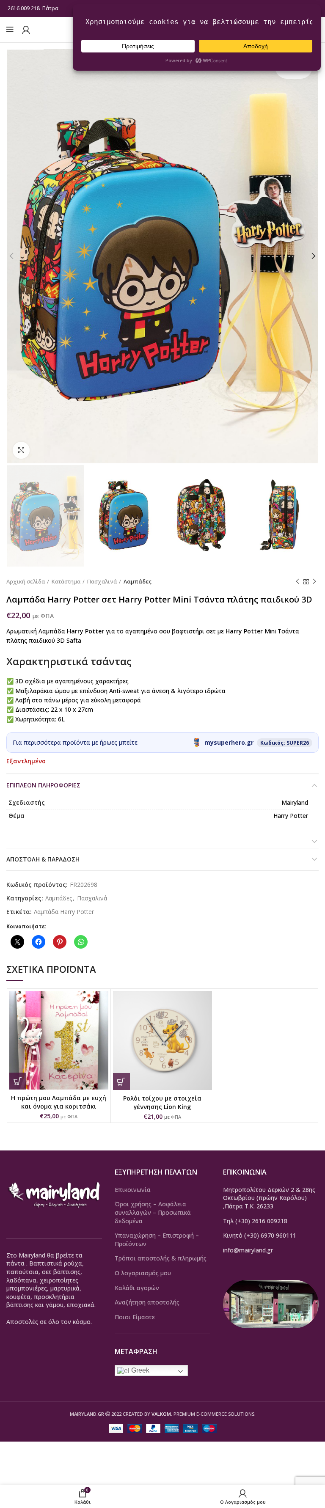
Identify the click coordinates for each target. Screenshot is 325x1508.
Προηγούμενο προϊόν (297, 582)
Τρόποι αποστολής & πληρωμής (161, 1258)
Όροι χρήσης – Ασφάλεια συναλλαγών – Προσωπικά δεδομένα (153, 1212)
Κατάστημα (66, 581)
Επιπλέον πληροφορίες (43, 785)
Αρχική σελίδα (25, 581)
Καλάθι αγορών (137, 1288)
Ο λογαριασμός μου (143, 1273)
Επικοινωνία (133, 1190)
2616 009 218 (23, 8)
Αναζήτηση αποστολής (147, 1302)
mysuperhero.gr (228, 742)
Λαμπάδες (137, 581)
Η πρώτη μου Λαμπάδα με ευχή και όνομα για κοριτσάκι (58, 1102)
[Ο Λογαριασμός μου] (26, 29)
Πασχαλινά (102, 581)
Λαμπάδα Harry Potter (64, 912)
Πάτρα (51, 8)
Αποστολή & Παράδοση (43, 859)
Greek (139, 1370)
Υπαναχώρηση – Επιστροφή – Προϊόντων (157, 1239)
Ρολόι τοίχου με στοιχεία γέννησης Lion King (162, 1102)
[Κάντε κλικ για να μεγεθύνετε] (21, 450)
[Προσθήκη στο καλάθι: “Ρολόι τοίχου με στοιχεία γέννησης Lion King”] (121, 1081)
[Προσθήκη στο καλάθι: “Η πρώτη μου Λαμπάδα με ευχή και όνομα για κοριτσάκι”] (17, 1081)
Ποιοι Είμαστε (135, 1317)
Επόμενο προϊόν (314, 582)
